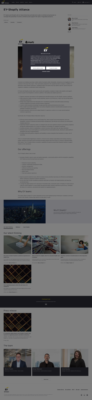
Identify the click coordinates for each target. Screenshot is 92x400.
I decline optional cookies (38, 68)
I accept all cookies (53, 68)
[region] (46, 61)
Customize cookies (46, 71)
